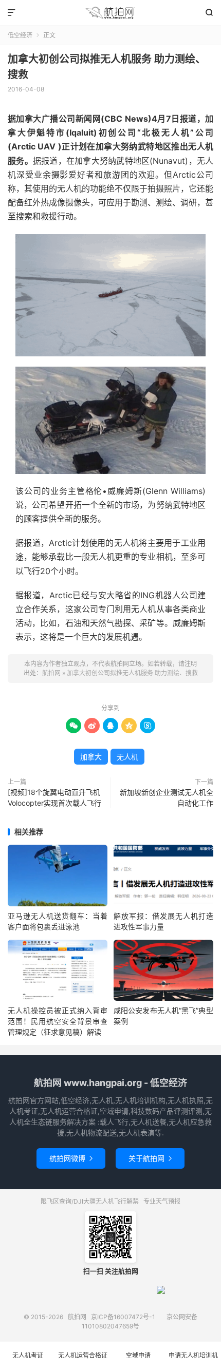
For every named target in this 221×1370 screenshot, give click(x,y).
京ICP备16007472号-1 (123, 1317)
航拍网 (110, 13)
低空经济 (20, 35)
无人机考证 (27, 1355)
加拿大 (91, 756)
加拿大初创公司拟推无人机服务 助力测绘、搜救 (132, 673)
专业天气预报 (161, 1201)
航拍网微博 (71, 1158)
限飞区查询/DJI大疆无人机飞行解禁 (90, 1201)
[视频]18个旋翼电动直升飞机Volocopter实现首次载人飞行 (54, 797)
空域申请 (138, 1355)
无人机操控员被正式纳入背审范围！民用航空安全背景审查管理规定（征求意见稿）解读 (57, 1021)
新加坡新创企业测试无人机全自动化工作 (166, 797)
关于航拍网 (150, 1158)
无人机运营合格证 (82, 1355)
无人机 (127, 756)
